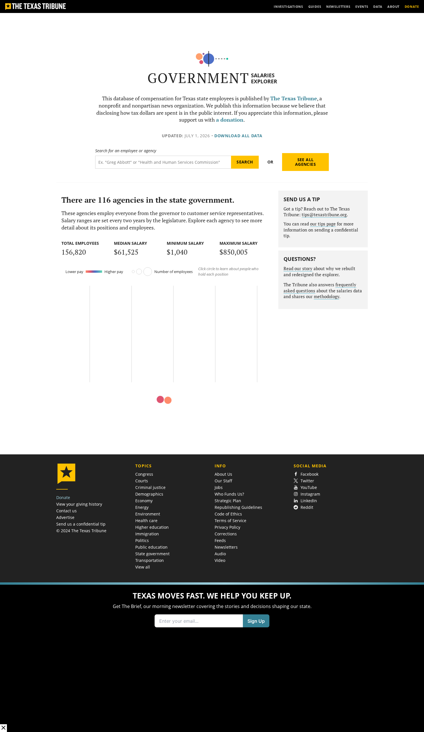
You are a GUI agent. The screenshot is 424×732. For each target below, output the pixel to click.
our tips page (323, 224)
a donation (229, 119)
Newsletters (226, 547)
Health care (146, 520)
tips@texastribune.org (324, 214)
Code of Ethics (228, 514)
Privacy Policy (227, 527)
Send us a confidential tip (81, 524)
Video (220, 560)
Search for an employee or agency (125, 150)
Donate (63, 497)
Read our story (298, 268)
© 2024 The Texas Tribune (81, 530)
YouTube (309, 487)
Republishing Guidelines (238, 507)
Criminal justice (150, 487)
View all (142, 567)
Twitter (307, 480)
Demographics (149, 494)
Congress (144, 474)
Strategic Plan (228, 500)
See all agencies (305, 162)
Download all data (238, 135)
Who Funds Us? (229, 494)
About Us (223, 474)
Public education (151, 547)
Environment (147, 514)
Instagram (310, 494)
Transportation (149, 560)
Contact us (66, 510)
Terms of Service (230, 520)
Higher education (152, 527)
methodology (326, 296)
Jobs (219, 487)
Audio (220, 553)
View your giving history (79, 504)
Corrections (226, 534)
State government (152, 553)
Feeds (220, 540)
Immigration (147, 534)
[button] (212, 657)
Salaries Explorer (264, 78)
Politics (142, 540)
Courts (141, 480)
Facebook (309, 474)
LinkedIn (309, 500)
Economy (144, 500)
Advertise (65, 517)
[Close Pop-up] (3, 728)
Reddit (307, 507)
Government (198, 78)
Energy (142, 507)
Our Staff (223, 480)
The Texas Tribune (293, 98)
